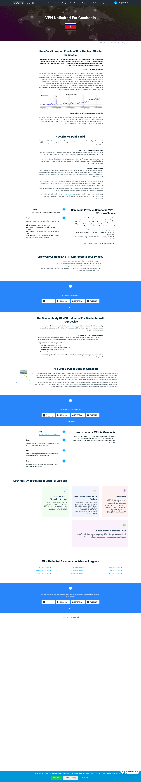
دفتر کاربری (17, 3)
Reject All (85, 778)
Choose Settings (70, 778)
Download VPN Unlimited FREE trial (49, 435)
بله (68, 617)
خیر (64, 617)
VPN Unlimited (57, 345)
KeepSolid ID (53, 347)
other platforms (70, 307)
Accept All (56, 778)
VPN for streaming (68, 194)
